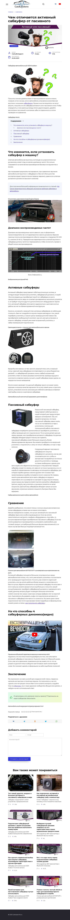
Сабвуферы (14, 46)
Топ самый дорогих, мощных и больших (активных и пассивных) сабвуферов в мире (20, 795)
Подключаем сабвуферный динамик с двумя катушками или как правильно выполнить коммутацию (20, 826)
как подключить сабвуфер (35, 603)
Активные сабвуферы (21, 131)
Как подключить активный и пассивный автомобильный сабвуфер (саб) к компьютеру (48, 795)
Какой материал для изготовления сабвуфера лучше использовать (20, 891)
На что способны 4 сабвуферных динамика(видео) (31, 139)
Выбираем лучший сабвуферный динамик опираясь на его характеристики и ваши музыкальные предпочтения (48, 827)
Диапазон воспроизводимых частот (29, 128)
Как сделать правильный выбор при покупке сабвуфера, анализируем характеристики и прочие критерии (20, 860)
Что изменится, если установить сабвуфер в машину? (32, 125)
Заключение (18, 142)
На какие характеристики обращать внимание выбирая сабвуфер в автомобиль (34, 189)
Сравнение (17, 136)
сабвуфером (28, 103)
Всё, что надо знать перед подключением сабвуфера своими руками (47, 859)
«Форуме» (17, 686)
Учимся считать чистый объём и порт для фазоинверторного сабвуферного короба (49, 891)
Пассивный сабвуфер (21, 133)
